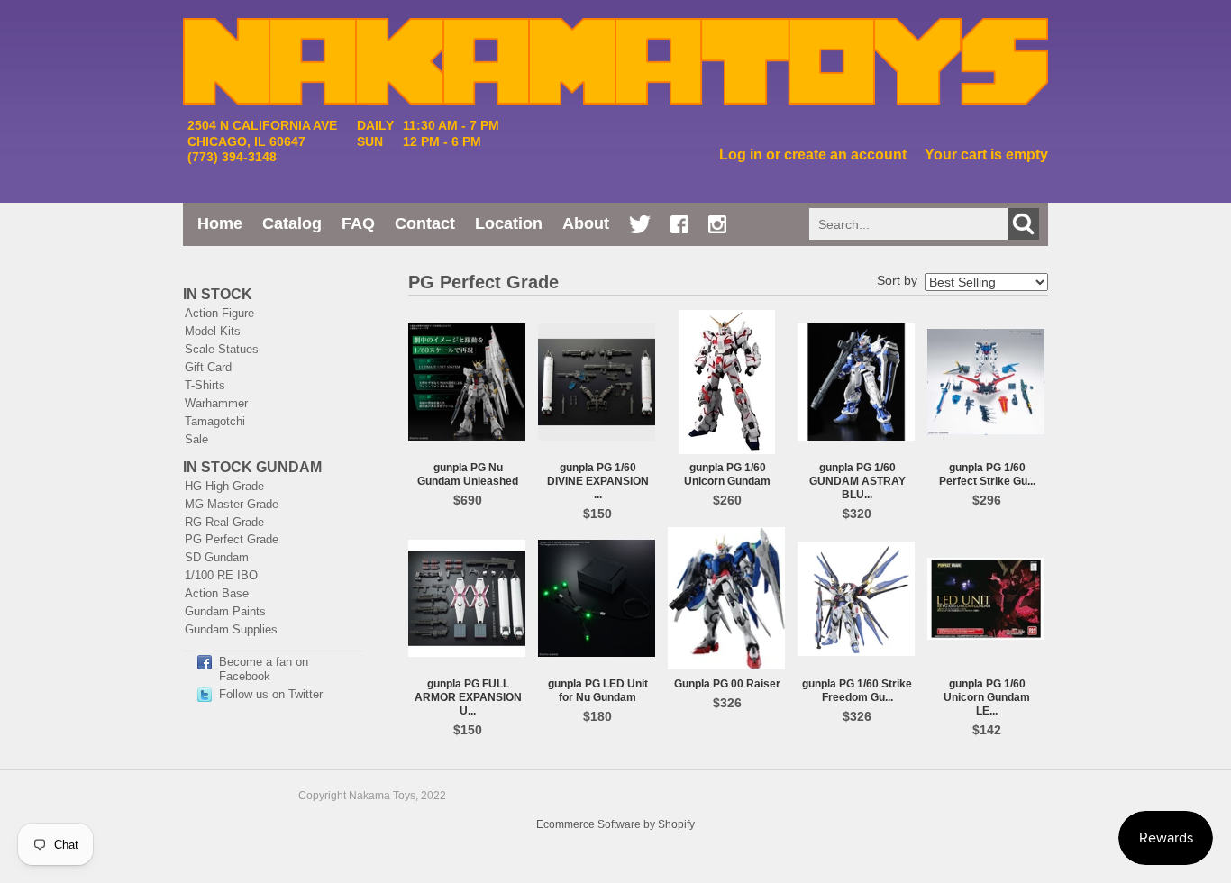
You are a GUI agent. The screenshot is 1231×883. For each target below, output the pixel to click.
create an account (845, 154)
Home (219, 223)
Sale (196, 439)
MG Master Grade (231, 504)
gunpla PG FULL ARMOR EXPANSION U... (468, 697)
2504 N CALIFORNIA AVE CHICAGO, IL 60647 (262, 133)
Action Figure (219, 313)
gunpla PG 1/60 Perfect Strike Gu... (987, 474)
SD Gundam (217, 557)
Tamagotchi (215, 421)
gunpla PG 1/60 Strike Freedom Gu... (857, 691)
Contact (425, 223)
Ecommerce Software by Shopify (615, 824)
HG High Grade (224, 486)
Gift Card (208, 367)
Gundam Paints (225, 611)
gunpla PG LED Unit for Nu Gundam (598, 691)
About (585, 223)
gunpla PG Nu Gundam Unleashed (467, 474)
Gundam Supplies (231, 629)
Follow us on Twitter (271, 694)
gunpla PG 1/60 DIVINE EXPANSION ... (598, 481)
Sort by (897, 280)
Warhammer (216, 403)
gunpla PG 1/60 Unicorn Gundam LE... (987, 697)
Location (509, 223)
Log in (740, 154)
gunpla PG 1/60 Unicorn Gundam (727, 474)
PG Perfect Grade (231, 539)
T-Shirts (205, 385)
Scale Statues (222, 349)
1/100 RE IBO (221, 575)
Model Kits (213, 331)
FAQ (358, 223)
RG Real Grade (224, 522)
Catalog (292, 223)
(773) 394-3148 (232, 157)
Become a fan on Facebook (263, 669)
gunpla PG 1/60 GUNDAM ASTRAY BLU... (857, 481)
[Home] (615, 95)
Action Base (217, 593)
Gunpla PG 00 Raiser (727, 684)
